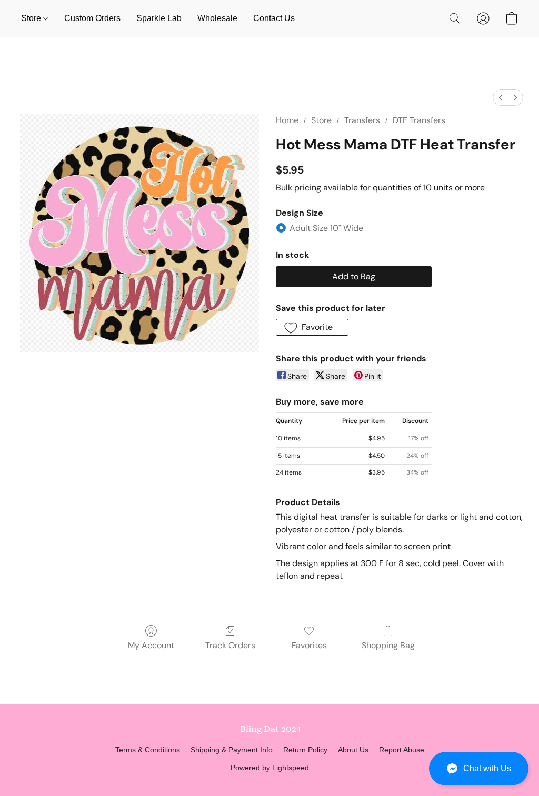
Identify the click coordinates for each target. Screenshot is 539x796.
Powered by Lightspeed (270, 767)
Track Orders (230, 645)
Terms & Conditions (147, 749)
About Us (353, 749)
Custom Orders (92, 18)
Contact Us (274, 18)
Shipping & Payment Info (232, 749)
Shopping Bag (388, 645)
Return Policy (305, 749)
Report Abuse (401, 749)
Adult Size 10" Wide (326, 228)
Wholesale (217, 18)
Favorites (309, 645)
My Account (151, 645)
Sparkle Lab (159, 18)
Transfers (362, 120)
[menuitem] (500, 97)
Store (32, 18)
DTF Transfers (419, 120)
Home (287, 120)
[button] (478, 768)
